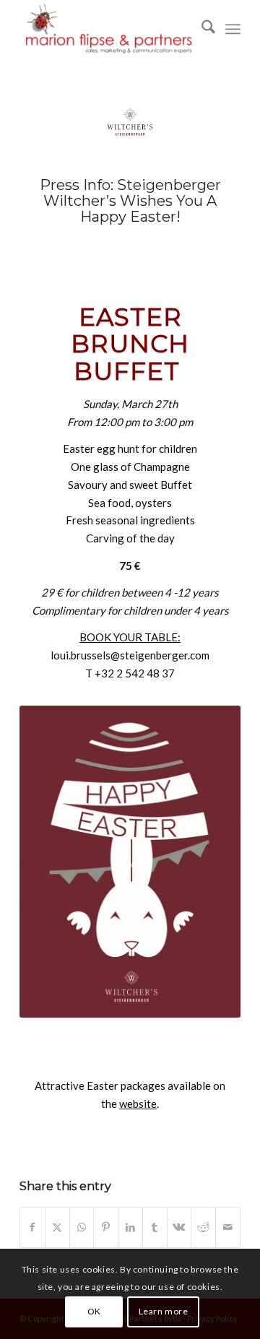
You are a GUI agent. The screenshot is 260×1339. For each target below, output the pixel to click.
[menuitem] (201, 29)
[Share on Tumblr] (155, 1227)
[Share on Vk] (179, 1227)
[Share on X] (57, 1227)
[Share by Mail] (228, 1227)
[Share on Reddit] (203, 1227)
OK (94, 1311)
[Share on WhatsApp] (82, 1227)
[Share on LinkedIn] (130, 1227)
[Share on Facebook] (32, 1227)
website (138, 1103)
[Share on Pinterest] (106, 1227)
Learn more (163, 1311)
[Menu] (232, 29)
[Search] (201, 29)
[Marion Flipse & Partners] (108, 29)
